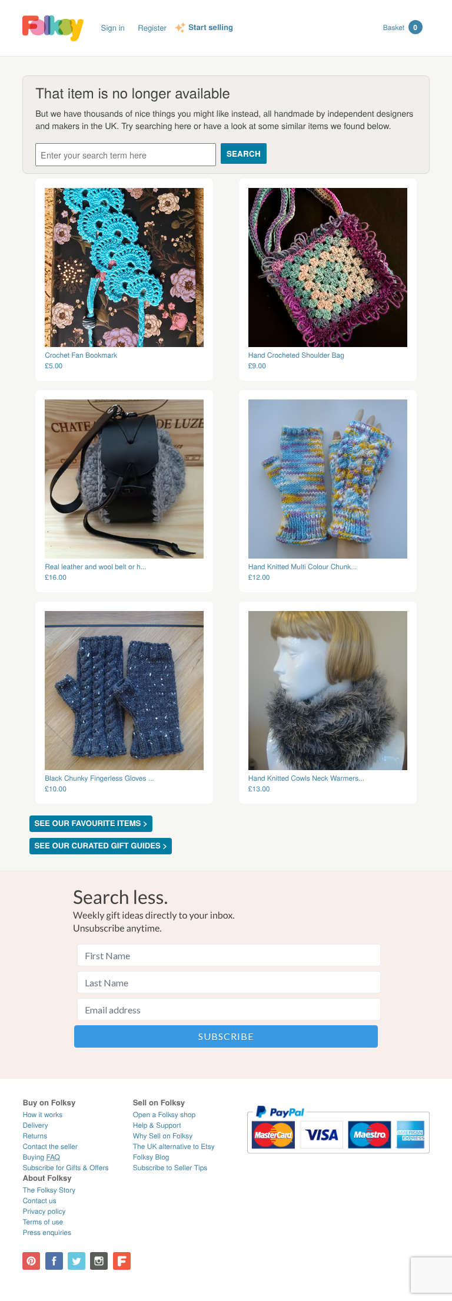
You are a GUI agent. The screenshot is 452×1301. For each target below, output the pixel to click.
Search (244, 153)
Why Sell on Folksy (163, 1136)
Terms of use (42, 1222)
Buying (41, 1157)
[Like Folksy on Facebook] (54, 1261)
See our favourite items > (90, 823)
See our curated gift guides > (100, 845)
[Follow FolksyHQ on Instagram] (99, 1261)
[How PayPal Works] (338, 1159)
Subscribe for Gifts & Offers (65, 1168)
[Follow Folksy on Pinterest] (31, 1261)
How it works (42, 1115)
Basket (400, 27)
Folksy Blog (151, 1157)
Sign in (113, 27)
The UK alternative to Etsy (174, 1146)
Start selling (210, 27)
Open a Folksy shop (164, 1115)
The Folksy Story (48, 1190)
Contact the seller (49, 1146)
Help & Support (157, 1125)
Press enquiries (46, 1232)
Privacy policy (43, 1211)
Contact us (39, 1201)
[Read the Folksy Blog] (122, 1261)
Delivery (35, 1125)
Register (152, 27)
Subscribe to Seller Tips (170, 1168)
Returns (34, 1136)
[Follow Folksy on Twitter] (76, 1261)
